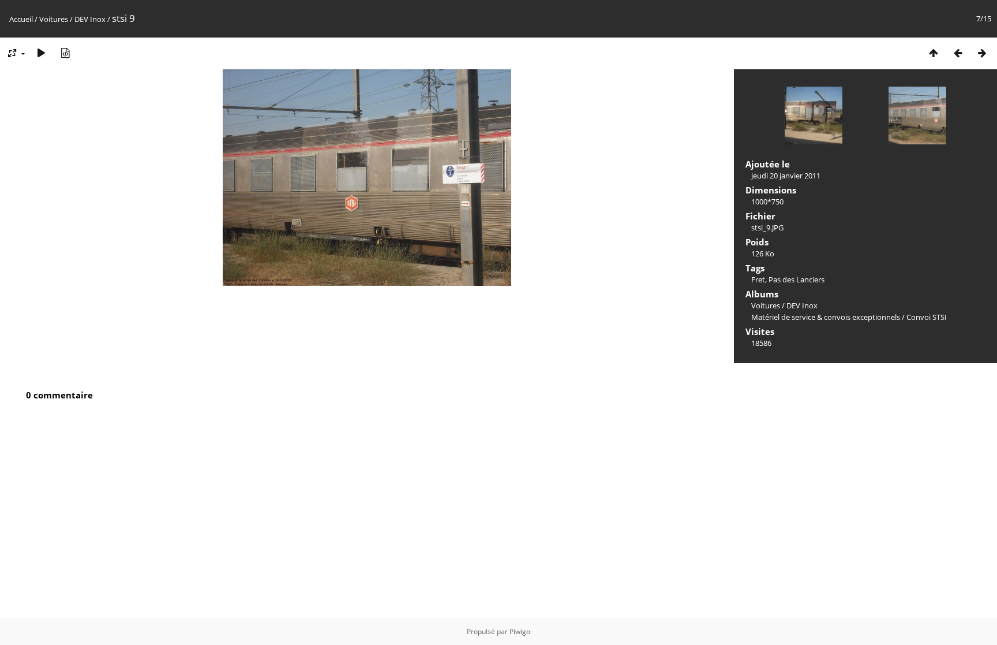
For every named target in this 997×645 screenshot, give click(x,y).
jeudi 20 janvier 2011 (785, 175)
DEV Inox (90, 19)
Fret (758, 279)
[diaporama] (41, 52)
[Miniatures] (933, 52)
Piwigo (519, 631)
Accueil (21, 19)
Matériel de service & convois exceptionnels (825, 317)
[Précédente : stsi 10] (958, 52)
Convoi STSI (926, 317)
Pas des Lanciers (796, 279)
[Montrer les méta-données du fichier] (65, 52)
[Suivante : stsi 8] (982, 52)
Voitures (53, 19)
